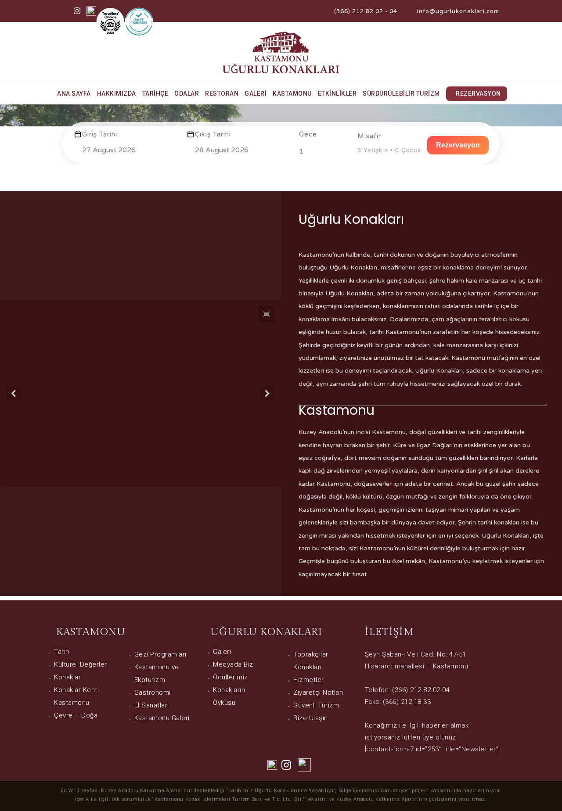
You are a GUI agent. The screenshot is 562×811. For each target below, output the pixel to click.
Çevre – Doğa (75, 715)
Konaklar (67, 677)
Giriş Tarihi (99, 134)
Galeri (256, 93)
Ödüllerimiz (230, 677)
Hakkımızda (116, 93)
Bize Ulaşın (310, 718)
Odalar (186, 93)
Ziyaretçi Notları (318, 692)
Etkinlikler (337, 93)
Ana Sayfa (74, 93)
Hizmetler (308, 680)
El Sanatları (151, 705)
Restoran (221, 93)
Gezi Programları (160, 654)
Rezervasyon (478, 93)
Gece (308, 134)
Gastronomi (152, 692)
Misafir (369, 136)
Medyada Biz (233, 664)
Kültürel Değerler (80, 664)
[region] (140, 393)
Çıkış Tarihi (213, 134)
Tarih (61, 652)
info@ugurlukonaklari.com (458, 11)
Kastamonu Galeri (162, 718)
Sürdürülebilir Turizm (401, 93)
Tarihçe (155, 93)
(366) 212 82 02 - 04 (365, 11)
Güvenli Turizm (316, 705)
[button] (266, 314)
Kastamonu (292, 93)
